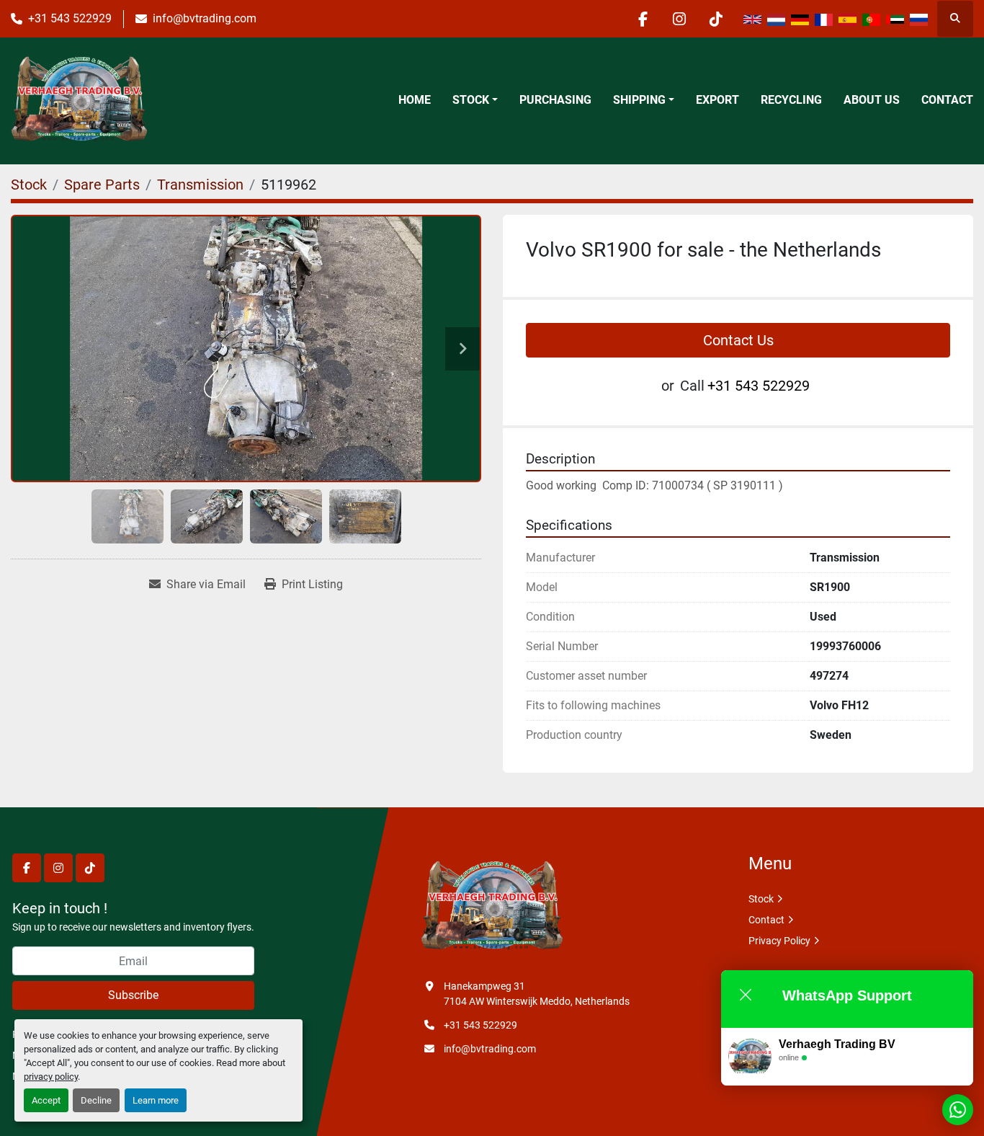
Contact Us (738, 340)
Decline (96, 1100)
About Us (872, 100)
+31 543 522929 (70, 18)
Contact (947, 100)
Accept (46, 1100)
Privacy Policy (779, 940)
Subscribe (133, 995)
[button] (475, 100)
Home (414, 100)
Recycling (791, 100)
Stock (470, 100)
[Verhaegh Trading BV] (492, 907)
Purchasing (555, 100)
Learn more (156, 1100)
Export (717, 100)
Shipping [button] (639, 100)
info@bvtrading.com (204, 18)
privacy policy (51, 1076)
